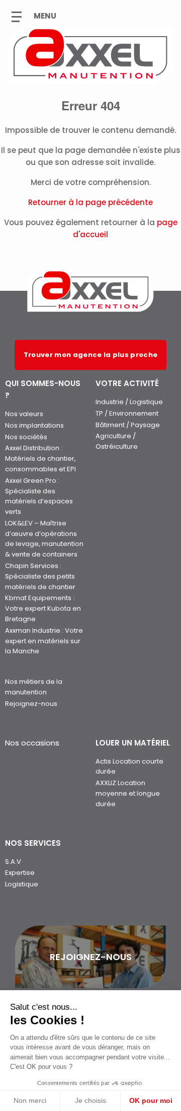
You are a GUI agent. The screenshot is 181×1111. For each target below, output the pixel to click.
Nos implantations (34, 425)
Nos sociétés (26, 437)
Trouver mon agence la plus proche (91, 354)
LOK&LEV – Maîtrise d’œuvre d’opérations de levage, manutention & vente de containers (44, 538)
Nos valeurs (24, 414)
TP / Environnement (127, 413)
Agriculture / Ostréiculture (117, 441)
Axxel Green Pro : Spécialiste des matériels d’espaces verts (39, 496)
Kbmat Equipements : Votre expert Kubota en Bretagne (43, 608)
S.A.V (13, 861)
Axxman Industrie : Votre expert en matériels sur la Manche (44, 641)
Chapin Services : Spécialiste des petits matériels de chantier (40, 576)
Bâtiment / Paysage (128, 425)
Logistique (21, 884)
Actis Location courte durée (129, 767)
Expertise (20, 872)
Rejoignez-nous (31, 703)
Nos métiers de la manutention (33, 687)
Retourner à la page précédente (90, 202)
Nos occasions (32, 742)
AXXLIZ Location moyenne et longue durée (128, 793)
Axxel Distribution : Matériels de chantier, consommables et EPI (40, 458)
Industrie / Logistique (129, 402)
